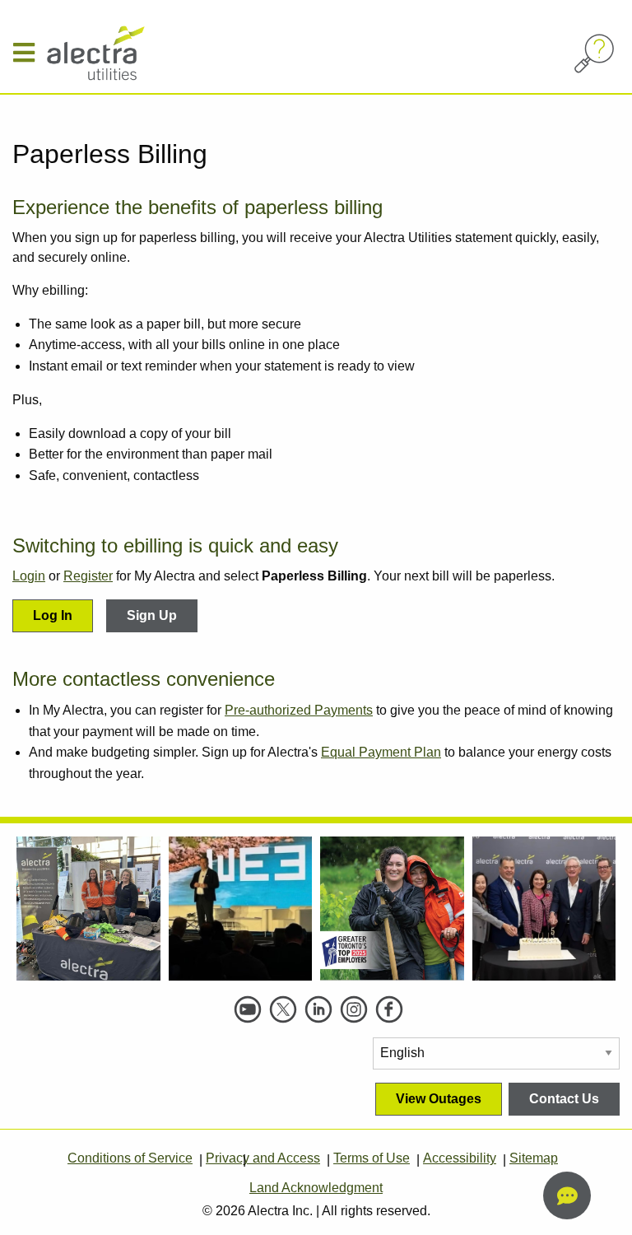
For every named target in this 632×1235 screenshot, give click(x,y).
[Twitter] (283, 1009)
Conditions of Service (130, 1158)
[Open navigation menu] (30, 53)
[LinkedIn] (318, 1009)
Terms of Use (371, 1158)
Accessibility (459, 1158)
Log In (52, 615)
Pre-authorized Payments (299, 710)
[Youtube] (247, 1009)
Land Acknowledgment (316, 1188)
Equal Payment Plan (381, 752)
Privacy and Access (263, 1158)
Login (28, 576)
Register (88, 576)
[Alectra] (131, 53)
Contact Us (564, 1099)
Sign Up (152, 615)
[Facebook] (389, 1009)
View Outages (438, 1099)
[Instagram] (353, 1009)
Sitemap (533, 1158)
